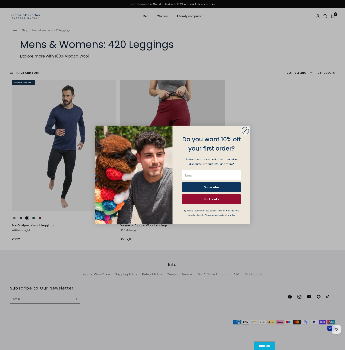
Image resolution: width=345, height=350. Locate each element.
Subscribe (211, 187)
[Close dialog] (245, 130)
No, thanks (211, 199)
